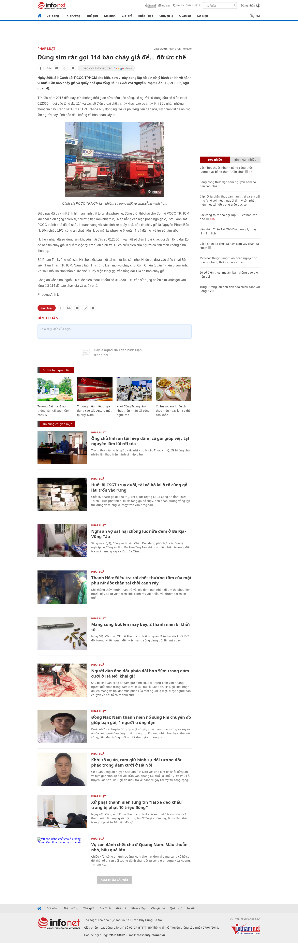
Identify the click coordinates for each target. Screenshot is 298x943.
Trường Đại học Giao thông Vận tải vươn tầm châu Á (54, 410)
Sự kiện (202, 16)
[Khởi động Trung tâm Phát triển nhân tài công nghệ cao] (134, 389)
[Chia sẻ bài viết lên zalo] (49, 68)
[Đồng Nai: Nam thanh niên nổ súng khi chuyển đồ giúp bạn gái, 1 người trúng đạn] (62, 726)
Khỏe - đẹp (145, 16)
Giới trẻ (127, 16)
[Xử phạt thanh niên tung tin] (62, 811)
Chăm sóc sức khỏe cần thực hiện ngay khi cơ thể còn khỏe (173, 410)
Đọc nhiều (215, 159)
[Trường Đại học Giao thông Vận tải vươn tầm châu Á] (55, 389)
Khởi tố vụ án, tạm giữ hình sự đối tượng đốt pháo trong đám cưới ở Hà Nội (136, 762)
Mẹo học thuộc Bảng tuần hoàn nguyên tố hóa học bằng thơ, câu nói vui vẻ (228, 260)
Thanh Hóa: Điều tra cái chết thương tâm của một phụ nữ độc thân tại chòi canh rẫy (141, 580)
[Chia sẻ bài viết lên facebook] (41, 68)
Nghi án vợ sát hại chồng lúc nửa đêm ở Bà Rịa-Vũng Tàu (138, 533)
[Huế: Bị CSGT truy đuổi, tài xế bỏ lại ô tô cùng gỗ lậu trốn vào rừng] (62, 494)
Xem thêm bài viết (114, 880)
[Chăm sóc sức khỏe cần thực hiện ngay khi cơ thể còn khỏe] (173, 389)
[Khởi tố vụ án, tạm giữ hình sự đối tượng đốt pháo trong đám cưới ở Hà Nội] (62, 769)
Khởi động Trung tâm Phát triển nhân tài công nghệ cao (133, 410)
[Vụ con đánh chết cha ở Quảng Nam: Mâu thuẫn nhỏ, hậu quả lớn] (62, 853)
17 (250, 172)
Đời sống (52, 16)
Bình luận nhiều (245, 159)
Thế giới (92, 16)
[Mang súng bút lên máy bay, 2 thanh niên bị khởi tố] (62, 633)
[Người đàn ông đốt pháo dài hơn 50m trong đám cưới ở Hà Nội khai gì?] (62, 680)
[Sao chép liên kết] (65, 68)
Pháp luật (46, 48)
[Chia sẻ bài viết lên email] (57, 68)
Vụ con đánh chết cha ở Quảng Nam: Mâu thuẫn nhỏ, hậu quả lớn (139, 847)
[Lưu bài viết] (73, 68)
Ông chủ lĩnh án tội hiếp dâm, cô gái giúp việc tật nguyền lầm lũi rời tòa (140, 441)
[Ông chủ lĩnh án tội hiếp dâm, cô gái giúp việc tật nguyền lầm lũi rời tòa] (62, 447)
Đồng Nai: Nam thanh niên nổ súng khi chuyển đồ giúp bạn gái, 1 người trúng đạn (141, 719)
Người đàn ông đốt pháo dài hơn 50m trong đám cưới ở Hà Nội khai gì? (140, 673)
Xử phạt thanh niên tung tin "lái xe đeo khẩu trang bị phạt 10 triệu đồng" (136, 804)
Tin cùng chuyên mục (57, 424)
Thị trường (72, 16)
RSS (257, 16)
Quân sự (185, 16)
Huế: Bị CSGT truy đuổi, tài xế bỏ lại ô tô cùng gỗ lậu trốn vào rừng (139, 487)
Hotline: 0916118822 (188, 5)
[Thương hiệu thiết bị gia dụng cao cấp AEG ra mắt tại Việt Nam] (95, 389)
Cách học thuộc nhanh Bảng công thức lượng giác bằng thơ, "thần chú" (226, 170)
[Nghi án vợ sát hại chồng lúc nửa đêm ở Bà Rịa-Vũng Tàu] (62, 540)
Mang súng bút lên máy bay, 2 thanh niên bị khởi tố (140, 627)
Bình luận (47, 308)
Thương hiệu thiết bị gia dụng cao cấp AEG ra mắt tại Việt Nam (94, 410)
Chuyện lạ (166, 16)
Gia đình (110, 16)
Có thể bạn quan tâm (57, 370)
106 (212, 219)
